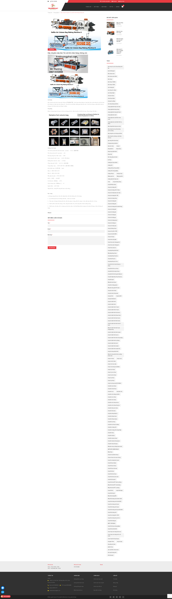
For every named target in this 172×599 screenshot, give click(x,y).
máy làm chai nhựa (112, 388)
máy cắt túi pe (111, 236)
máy (109, 181)
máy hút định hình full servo (114, 312)
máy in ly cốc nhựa (112, 375)
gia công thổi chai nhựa (113, 140)
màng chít (110, 165)
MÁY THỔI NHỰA (111, 523)
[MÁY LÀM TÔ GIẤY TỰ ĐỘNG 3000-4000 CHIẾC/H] (111, 52)
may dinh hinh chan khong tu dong (114, 265)
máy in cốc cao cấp (112, 364)
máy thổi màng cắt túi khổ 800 (114, 501)
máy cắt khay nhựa (112, 228)
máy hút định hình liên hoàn (114, 320)
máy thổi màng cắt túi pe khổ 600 (115, 509)
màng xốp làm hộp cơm (113, 179)
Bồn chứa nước (111, 73)
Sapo (75, 597)
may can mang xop (112, 225)
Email (49, 229)
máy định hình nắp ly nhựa (113, 271)
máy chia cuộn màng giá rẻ (114, 242)
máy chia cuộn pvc (112, 247)
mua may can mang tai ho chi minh (114, 535)
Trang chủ (88, 6)
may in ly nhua (111, 377)
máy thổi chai (111, 471)
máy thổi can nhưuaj (112, 468)
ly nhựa (109, 159)
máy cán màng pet (112, 203)
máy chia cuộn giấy (112, 239)
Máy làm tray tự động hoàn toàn (115, 446)
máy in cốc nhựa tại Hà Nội (114, 366)
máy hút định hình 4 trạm (113, 309)
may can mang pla (112, 209)
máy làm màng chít (112, 427)
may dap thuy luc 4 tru (113, 261)
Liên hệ (117, 6)
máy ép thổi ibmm (112, 298)
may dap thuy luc (111, 258)
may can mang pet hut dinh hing (115, 206)
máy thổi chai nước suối (113, 476)
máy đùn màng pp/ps (112, 285)
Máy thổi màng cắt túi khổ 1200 (115, 498)
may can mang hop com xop (114, 192)
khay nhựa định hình (112, 151)
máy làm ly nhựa (111, 421)
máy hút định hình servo (113, 334)
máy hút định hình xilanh (113, 345)
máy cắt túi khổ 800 (112, 233)
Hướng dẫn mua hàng (79, 579)
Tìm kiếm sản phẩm (105, 1)
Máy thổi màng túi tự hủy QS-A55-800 (120, 40)
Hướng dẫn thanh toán (79, 582)
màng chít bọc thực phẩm (113, 168)
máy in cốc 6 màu (112, 361)
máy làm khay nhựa (112, 416)
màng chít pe (111, 173)
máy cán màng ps (112, 222)
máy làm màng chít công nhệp (114, 429)
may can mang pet (112, 200)
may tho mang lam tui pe (113, 460)
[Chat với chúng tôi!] (2, 588)
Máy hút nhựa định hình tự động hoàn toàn (115, 355)
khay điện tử (110, 148)
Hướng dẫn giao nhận (79, 586)
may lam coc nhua (112, 397)
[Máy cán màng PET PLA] (111, 25)
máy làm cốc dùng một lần (114, 394)
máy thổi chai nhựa (112, 473)
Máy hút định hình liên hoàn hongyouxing (114, 328)
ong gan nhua (111, 541)
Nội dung (50, 234)
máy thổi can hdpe (112, 462)
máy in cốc (119, 358)
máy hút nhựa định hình (113, 351)
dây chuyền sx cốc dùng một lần (115, 133)
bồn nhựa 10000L (112, 81)
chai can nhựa (111, 95)
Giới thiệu (96, 6)
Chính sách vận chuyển (99, 582)
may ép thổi (118, 296)
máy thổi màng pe (112, 520)
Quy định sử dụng (97, 590)
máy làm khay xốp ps (112, 418)
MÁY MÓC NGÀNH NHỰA (113, 449)
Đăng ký (115, 1)
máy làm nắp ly (111, 435)
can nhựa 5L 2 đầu (112, 90)
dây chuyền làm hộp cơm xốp (114, 126)
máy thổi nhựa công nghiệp (114, 526)
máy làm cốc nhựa (112, 399)
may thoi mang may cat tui (114, 517)
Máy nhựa (110, 451)
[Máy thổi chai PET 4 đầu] (111, 33)
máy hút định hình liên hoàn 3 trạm (114, 324)
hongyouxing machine (113, 143)
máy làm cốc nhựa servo (113, 402)
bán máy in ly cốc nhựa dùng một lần (115, 67)
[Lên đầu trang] (168, 597)
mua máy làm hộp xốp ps (113, 538)
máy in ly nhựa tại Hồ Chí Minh (114, 383)
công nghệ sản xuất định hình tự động (115, 122)
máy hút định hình (112, 304)
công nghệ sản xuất (112, 114)
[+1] (57, 212)
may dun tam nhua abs (113, 293)
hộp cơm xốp (111, 146)
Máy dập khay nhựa (112, 253)
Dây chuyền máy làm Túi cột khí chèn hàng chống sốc (67, 53)
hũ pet (118, 146)
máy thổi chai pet (111, 479)
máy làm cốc (119, 391)
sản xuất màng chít (112, 552)
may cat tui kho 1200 (112, 231)
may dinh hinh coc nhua (113, 268)
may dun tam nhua (112, 290)
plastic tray (110, 546)
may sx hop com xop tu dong (114, 457)
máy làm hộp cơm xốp (113, 408)
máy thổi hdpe (119, 490)
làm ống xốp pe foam (112, 157)
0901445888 (54, 1)
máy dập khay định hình (113, 250)
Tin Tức (111, 6)
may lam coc (111, 391)
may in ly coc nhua (112, 372)
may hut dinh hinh (112, 301)
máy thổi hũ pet (111, 493)
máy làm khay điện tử (112, 413)
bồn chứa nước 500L (112, 76)
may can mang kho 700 (113, 195)
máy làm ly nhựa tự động (113, 424)
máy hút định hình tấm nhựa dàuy (115, 337)
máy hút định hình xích (113, 343)
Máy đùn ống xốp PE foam (113, 287)
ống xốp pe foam (111, 544)
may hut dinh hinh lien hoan (114, 318)
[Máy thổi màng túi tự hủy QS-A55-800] (111, 42)
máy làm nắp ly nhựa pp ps (114, 440)
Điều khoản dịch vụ (78, 590)
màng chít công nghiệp (113, 170)
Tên (49, 223)
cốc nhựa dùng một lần (113, 103)
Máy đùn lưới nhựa (112, 282)
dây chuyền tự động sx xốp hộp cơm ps (114, 137)
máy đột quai (111, 279)
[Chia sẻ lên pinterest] (56, 212)
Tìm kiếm (115, 579)
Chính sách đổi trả (98, 586)
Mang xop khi (120, 176)
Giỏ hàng (115, 590)
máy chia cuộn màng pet (113, 244)
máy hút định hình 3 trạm (113, 307)
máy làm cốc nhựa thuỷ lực (114, 405)
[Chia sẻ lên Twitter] (54, 212)
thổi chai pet (110, 555)
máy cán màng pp (112, 217)
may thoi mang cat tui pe (113, 504)
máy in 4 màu (111, 358)
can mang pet (111, 87)
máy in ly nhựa (111, 380)
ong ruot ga (119, 541)
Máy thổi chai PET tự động (113, 487)
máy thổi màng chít (112, 512)
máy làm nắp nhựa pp (113, 443)
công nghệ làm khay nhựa (113, 109)
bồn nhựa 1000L (111, 84)
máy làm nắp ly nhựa (112, 438)
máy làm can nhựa (112, 385)
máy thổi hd (110, 490)
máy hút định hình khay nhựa (114, 315)
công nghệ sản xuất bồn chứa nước (114, 118)
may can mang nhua (112, 198)
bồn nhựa (110, 79)
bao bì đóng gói (111, 70)
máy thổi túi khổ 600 (112, 528)
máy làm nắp (111, 432)
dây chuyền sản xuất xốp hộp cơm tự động (114, 130)
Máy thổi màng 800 (112, 495)
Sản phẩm (103, 6)
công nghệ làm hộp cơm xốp (114, 106)
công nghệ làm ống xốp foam (114, 112)
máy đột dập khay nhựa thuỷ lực (115, 276)
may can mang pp (112, 214)
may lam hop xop (111, 410)
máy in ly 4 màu (111, 369)
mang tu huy (119, 173)
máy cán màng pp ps (112, 220)
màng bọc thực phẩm (112, 162)
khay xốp (110, 154)
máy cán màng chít (112, 187)
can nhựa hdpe (111, 92)
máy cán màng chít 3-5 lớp (114, 189)
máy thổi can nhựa (112, 465)
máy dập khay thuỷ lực (113, 255)
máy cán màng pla (112, 212)
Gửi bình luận (52, 247)
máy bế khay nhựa (112, 184)
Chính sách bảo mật (98, 579)
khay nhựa (118, 148)
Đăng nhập (121, 1)
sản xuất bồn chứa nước (113, 549)
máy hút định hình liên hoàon (114, 332)
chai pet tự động (111, 101)
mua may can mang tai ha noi (114, 531)
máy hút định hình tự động (113, 340)
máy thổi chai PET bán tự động (114, 482)
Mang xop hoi (111, 176)
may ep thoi (110, 296)
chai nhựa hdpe (111, 98)
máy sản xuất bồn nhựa (113, 454)
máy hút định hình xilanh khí (114, 348)
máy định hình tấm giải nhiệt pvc (115, 274)
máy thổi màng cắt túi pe (113, 506)
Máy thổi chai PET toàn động (114, 484)
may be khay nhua (117, 181)
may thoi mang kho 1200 (113, 515)
